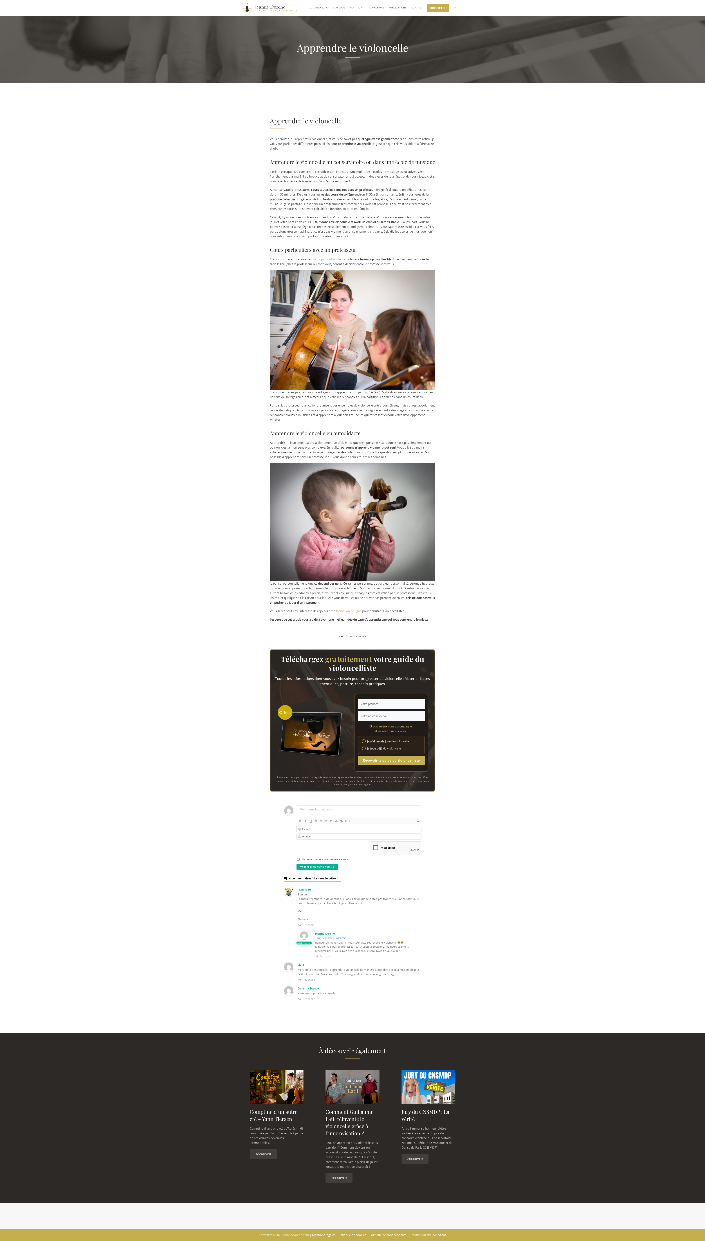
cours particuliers (324, 259)
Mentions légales (323, 1235)
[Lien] (341, 821)
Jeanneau (340, 938)
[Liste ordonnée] (320, 821)
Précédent (346, 636)
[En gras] (300, 821)
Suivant (360, 636)
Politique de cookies (352, 1235)
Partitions (357, 7)
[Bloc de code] (336, 821)
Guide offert (438, 8)
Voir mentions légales (360, 784)
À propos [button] (339, 7)
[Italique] (305, 821)
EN (455, 7)
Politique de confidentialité (387, 1235)
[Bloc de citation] (331, 821)
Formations (376, 7)
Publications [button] (397, 7)
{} (346, 821)
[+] (351, 821)
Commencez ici (319, 7)
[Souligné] (310, 821)
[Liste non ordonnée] (326, 821)
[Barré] (315, 821)
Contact (417, 7)
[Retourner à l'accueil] (269, 8)
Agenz (442, 1235)
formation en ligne (348, 611)
